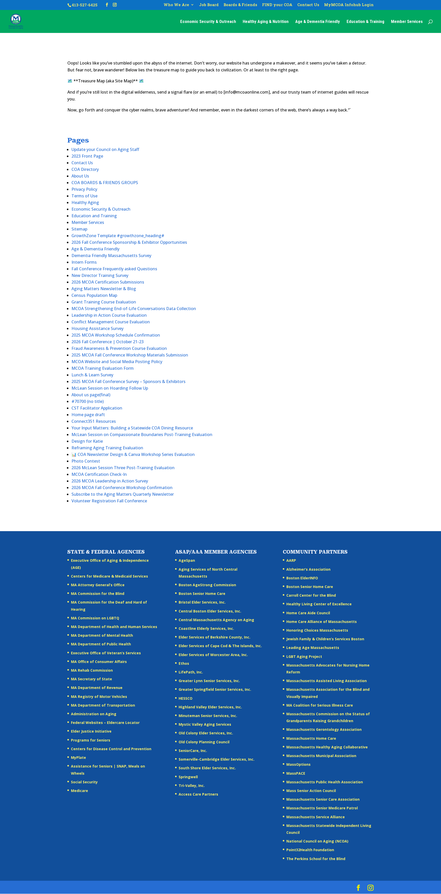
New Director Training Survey (99, 275)
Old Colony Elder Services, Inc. (206, 733)
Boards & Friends (240, 5)
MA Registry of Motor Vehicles (99, 696)
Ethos (184, 663)
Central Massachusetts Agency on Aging (216, 619)
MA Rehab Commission (92, 670)
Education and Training (94, 216)
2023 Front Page (87, 156)
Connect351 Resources (93, 421)
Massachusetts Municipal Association (321, 755)
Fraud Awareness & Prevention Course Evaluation (119, 348)
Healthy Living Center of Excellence (319, 604)
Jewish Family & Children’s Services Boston (325, 638)
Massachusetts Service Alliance (315, 816)
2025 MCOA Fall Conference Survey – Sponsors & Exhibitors (128, 381)
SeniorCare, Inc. (193, 750)
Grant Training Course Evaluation (103, 302)
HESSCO (185, 698)
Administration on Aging (93, 713)
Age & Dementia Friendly (317, 22)
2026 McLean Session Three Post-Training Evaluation (123, 467)
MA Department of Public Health (101, 644)
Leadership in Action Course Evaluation (109, 315)
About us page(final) (90, 395)
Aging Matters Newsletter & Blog (103, 288)
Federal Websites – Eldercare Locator (105, 722)
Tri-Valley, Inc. (192, 785)
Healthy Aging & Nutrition (266, 22)
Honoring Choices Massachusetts (317, 630)
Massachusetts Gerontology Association (324, 729)
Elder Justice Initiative (91, 731)
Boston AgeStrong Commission (207, 584)
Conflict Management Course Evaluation (110, 322)
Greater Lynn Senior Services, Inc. (209, 680)
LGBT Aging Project (304, 656)
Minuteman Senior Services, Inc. (208, 715)
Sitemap (79, 229)
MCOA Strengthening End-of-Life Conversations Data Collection (133, 308)
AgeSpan (187, 560)
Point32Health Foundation (310, 849)
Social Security (84, 782)
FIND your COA (277, 5)
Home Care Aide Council (308, 612)
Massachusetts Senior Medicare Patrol (322, 808)
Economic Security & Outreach (208, 22)
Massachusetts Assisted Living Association (326, 680)
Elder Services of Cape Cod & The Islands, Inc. (220, 645)
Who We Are (176, 5)
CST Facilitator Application (96, 408)
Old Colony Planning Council (204, 741)
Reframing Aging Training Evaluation (107, 448)
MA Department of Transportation (103, 705)
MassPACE (295, 773)
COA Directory (85, 169)
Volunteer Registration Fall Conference (109, 501)
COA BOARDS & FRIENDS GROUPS (104, 182)
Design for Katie (87, 441)
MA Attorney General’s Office (98, 584)
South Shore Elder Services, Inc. (207, 767)
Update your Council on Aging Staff (105, 149)
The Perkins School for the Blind (315, 858)
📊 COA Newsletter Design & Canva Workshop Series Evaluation (133, 454)
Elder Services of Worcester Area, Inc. (213, 654)
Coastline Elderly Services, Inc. (206, 628)
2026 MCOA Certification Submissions (107, 282)
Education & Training (365, 22)
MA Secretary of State (91, 678)
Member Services (407, 22)
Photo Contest (85, 461)
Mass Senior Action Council (311, 790)
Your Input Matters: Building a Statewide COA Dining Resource (132, 428)
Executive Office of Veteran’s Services (106, 652)
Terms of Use (84, 196)
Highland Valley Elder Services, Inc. (210, 707)
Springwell (188, 776)
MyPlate (78, 757)
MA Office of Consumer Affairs (99, 661)
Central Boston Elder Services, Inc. (210, 611)
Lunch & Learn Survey (92, 375)
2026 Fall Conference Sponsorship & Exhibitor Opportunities (129, 242)
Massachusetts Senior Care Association (323, 799)
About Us (80, 176)
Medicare (79, 790)
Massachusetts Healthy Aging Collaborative (327, 747)
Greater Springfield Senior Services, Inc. (215, 689)
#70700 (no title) (87, 401)
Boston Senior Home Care (202, 593)
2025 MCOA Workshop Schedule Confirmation (115, 335)
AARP (291, 560)
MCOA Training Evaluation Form (102, 368)
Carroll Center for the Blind (311, 595)
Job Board (209, 5)
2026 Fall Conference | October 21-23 (107, 341)
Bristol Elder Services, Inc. (202, 602)
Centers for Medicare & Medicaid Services (109, 576)
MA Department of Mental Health (102, 635)
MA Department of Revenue (96, 687)
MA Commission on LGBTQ (95, 618)
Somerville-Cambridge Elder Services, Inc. (216, 759)
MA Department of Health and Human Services (114, 626)
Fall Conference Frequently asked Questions (114, 269)
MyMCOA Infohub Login (349, 5)
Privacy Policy (84, 189)
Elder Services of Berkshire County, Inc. (214, 637)
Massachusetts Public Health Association (324, 782)
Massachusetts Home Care (311, 738)
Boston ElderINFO (302, 578)
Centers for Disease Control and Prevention (111, 748)
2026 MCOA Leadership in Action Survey (109, 481)
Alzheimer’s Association (308, 569)
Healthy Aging (85, 202)
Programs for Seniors (90, 740)
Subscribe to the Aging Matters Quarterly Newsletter (122, 494)
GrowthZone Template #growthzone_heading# (117, 235)
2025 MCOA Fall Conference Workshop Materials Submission (129, 355)
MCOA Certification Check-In (99, 474)
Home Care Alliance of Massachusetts (321, 621)
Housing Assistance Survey (97, 328)
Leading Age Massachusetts (312, 647)
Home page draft (88, 414)
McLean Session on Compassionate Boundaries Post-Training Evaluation (141, 434)
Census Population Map (94, 295)
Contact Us (308, 5)
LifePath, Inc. (191, 672)
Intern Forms (84, 262)
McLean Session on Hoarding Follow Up (109, 388)
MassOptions (298, 764)
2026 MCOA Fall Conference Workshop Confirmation (122, 487)
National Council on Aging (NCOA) (317, 841)
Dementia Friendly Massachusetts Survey (111, 255)
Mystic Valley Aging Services (205, 724)
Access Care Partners (198, 794)
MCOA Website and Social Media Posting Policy (116, 361)
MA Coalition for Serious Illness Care (319, 705)
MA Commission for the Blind (97, 593)
